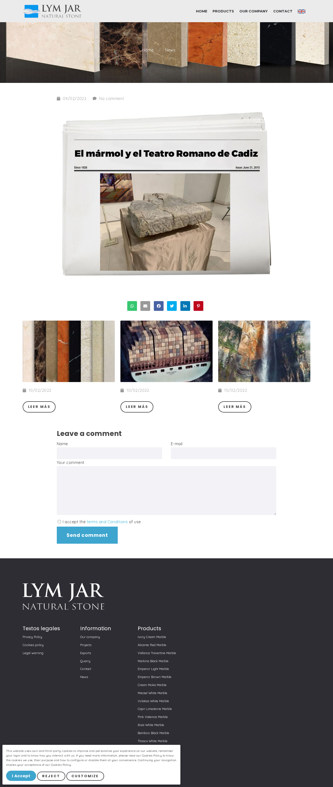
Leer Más (39, 406)
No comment (111, 98)
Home (148, 50)
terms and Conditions (107, 521)
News (170, 50)
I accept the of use (101, 521)
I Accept (21, 776)
